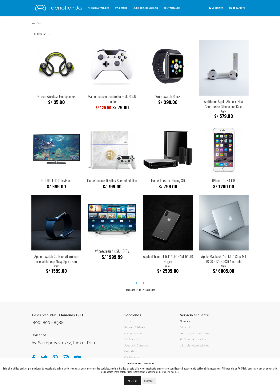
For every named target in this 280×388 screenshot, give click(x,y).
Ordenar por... (41, 34)
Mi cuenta (185, 321)
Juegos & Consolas (146, 8)
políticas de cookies (169, 372)
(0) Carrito (237, 8)
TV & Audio (121, 8)
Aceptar (132, 380)
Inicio (33, 23)
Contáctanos (171, 8)
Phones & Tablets (98, 8)
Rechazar (148, 381)
